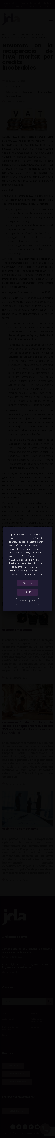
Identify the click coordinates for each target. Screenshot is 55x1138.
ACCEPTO (27, 582)
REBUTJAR (27, 592)
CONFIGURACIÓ (27, 601)
